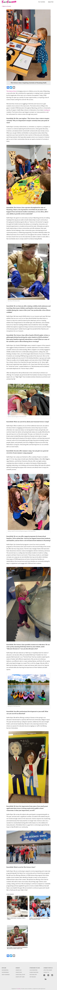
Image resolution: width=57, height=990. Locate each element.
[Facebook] (45, 975)
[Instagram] (52, 975)
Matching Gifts (33, 974)
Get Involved (33, 976)
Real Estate (20, 974)
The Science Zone (11, 91)
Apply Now (50, 2)
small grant (47, 110)
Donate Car (18, 970)
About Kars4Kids (6, 974)
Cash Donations (33, 970)
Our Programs (5, 972)
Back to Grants (6, 6)
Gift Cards (20, 976)
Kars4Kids (19, 988)
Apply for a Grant (48, 970)
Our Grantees (41, 2)
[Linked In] (46, 979)
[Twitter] (48, 975)
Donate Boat (19, 972)
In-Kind (34, 972)
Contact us (46, 972)
